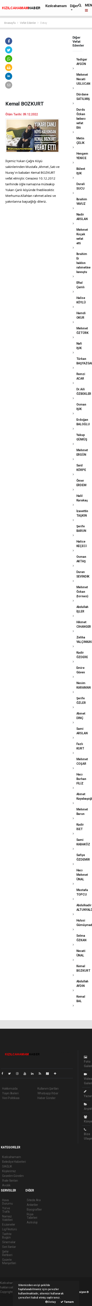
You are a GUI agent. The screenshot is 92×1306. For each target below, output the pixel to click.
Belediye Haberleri (14, 1161)
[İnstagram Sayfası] (19, 1073)
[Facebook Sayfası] (4, 1073)
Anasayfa (10, 22)
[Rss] (42, 1073)
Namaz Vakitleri (7, 1218)
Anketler (32, 1204)
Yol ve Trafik (6, 1209)
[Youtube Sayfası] (27, 1073)
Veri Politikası (10, 1098)
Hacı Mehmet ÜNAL (82, 875)
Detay (52, 1301)
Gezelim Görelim (13, 1176)
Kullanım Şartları (48, 1088)
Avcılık (6, 1185)
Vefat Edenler (28, 22)
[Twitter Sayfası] (11, 1073)
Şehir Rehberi (7, 1253)
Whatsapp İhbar (47, 1093)
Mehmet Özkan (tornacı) (82, 591)
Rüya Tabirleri (32, 1215)
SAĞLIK (7, 1166)
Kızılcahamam (56, 6)
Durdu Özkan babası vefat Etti (81, 118)
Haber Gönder (46, 1098)
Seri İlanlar (9, 1247)
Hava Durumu (7, 1201)
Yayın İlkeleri (10, 1093)
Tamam (68, 1301)
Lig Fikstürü (9, 1229)
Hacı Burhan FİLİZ (81, 779)
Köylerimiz (9, 1171)
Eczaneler (8, 1224)
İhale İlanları (10, 1180)
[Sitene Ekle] (57, 1073)
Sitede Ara (34, 1200)
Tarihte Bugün (7, 1235)
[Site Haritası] (49, 1073)
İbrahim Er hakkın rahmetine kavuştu (83, 263)
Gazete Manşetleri (9, 1261)
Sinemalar (9, 1242)
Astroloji (32, 1222)
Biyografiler (34, 1209)
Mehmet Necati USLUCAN (83, 79)
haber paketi (8, 1296)
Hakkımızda (10, 1088)
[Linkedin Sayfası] (34, 1073)
